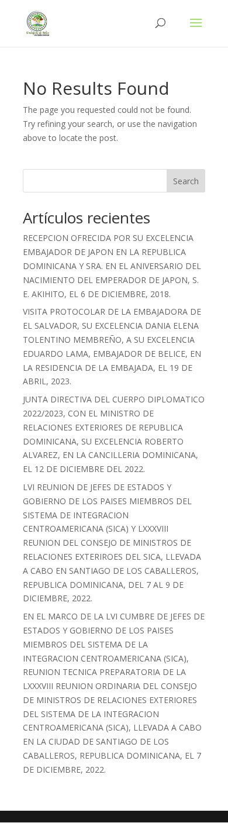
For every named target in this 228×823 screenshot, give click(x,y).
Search (186, 181)
